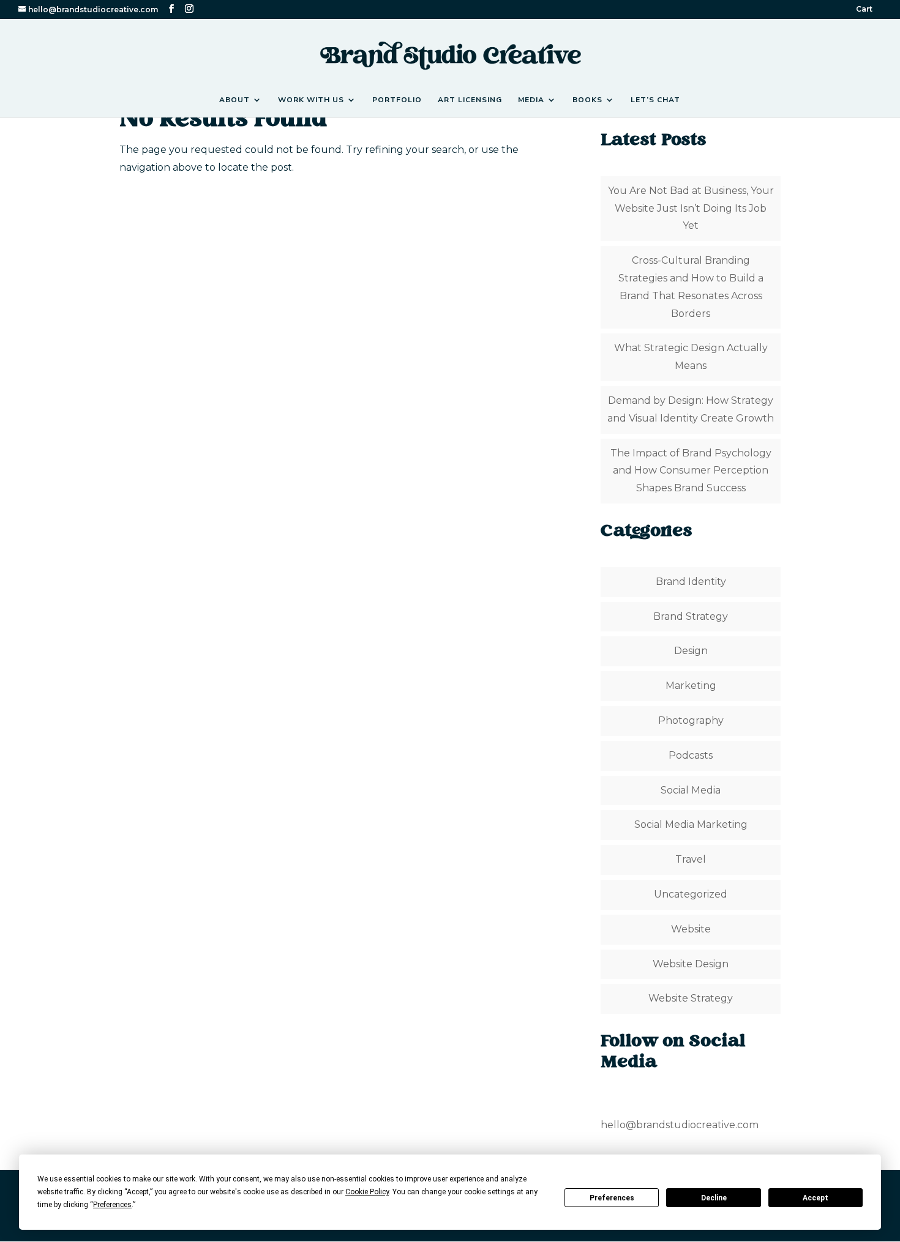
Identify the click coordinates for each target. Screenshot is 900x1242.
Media (531, 100)
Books (587, 100)
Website (691, 929)
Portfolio (397, 100)
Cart (864, 9)
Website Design (691, 964)
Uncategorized (690, 894)
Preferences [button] (112, 1204)
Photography (691, 720)
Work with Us (311, 100)
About (234, 100)
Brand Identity (691, 581)
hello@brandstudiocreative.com (680, 1125)
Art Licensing (470, 100)
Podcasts (691, 755)
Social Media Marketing (691, 824)
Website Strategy (690, 998)
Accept (815, 1198)
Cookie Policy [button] (367, 1192)
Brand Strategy (690, 616)
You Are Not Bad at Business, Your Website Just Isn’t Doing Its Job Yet (691, 208)
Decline (714, 1198)
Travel (690, 859)
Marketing (691, 685)
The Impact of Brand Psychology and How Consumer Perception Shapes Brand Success (690, 470)
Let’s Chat (655, 100)
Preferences (612, 1198)
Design (691, 650)
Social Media (691, 790)
